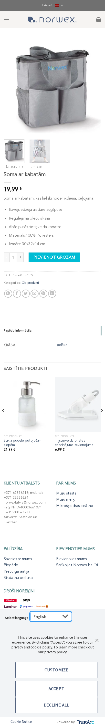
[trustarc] (84, 722)
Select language (17, 618)
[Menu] (7, 19)
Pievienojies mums (71, 559)
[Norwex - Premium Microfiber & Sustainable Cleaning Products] (52, 19)
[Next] (93, 86)
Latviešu (47, 5)
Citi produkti (33, 167)
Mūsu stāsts (66, 493)
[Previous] (11, 86)
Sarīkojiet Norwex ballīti (77, 565)
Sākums (10, 167)
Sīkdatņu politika (18, 577)
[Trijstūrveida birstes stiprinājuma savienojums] (78, 404)
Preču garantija (16, 571)
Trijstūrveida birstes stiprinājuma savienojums (74, 442)
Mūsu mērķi (65, 499)
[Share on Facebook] (17, 294)
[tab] (52, 330)
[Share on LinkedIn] (52, 294)
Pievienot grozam (54, 257)
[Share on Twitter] (26, 294)
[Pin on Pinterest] (43, 294)
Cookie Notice (21, 721)
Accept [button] (56, 688)
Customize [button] (56, 670)
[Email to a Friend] (35, 294)
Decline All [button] (56, 705)
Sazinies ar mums (18, 559)
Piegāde (11, 565)
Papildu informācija (18, 330)
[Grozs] (98, 19)
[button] (97, 640)
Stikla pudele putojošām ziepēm (23, 442)
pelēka (62, 345)
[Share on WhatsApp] (8, 294)
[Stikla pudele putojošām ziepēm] (27, 404)
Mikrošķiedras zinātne (74, 505)
